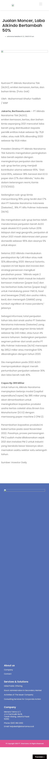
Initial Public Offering (13, 686)
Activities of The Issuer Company (18, 694)
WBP (5, 103)
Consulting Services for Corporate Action (22, 699)
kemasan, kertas (19, 119)
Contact (8, 674)
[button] (40, 4)
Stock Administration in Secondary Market (23, 690)
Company (8, 669)
